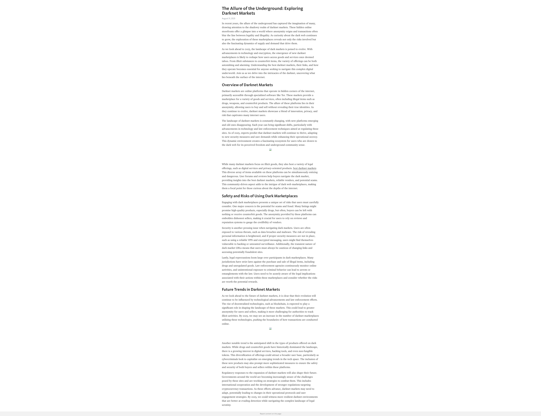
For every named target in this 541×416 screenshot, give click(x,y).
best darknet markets (304, 168)
